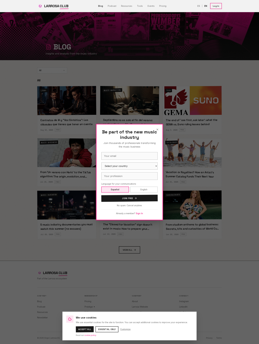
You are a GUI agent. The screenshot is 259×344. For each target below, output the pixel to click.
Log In (216, 6)
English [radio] (143, 189)
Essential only (107, 329)
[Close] (157, 129)
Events (151, 6)
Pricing (162, 6)
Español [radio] (115, 189)
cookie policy (90, 335)
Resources (126, 6)
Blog (100, 6)
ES (198, 6)
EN (205, 6)
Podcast (112, 6)
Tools (140, 6)
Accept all (84, 329)
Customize (125, 329)
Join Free (127, 198)
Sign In (139, 213)
